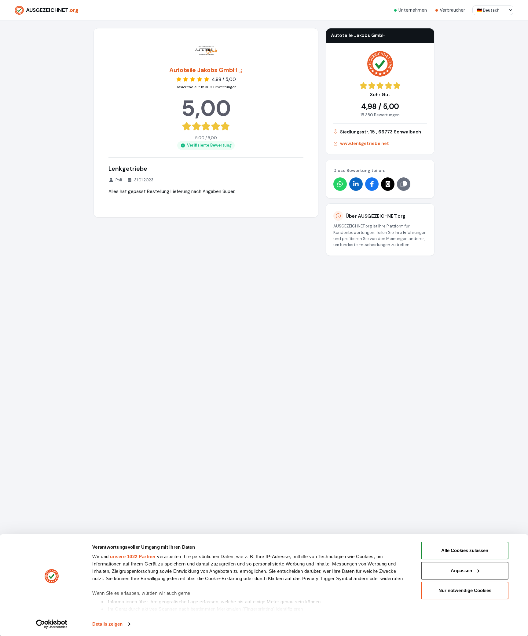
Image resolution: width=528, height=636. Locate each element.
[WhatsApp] (340, 184)
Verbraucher (452, 10)
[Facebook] (372, 184)
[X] (387, 184)
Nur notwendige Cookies (464, 590)
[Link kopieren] (403, 184)
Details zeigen (107, 624)
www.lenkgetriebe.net (364, 143)
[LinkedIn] (356, 184)
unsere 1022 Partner (133, 556)
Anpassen (461, 570)
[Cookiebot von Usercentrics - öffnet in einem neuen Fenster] (52, 624)
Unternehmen (412, 10)
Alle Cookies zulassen (464, 550)
